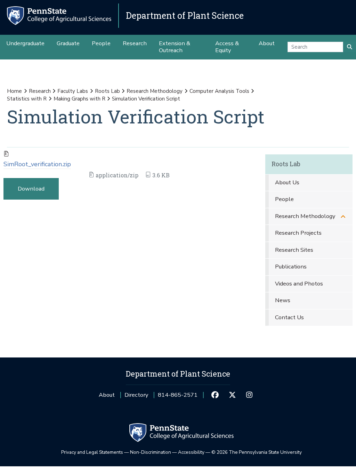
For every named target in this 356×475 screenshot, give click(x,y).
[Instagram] (249, 395)
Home (14, 91)
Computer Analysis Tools (219, 91)
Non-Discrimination (150, 452)
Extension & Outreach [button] (174, 46)
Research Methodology (155, 91)
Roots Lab (107, 91)
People (284, 199)
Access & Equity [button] (227, 46)
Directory (136, 395)
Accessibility (191, 452)
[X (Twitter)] (232, 395)
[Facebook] (215, 395)
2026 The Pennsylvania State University (256, 452)
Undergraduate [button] (25, 43)
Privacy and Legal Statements (92, 452)
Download (31, 189)
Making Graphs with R (79, 98)
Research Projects (298, 233)
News (282, 300)
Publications (291, 267)
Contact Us (289, 317)
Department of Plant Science (185, 15)
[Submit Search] (349, 47)
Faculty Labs (72, 91)
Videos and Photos (299, 284)
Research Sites (294, 250)
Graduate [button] (68, 43)
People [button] (101, 43)
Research (40, 91)
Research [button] (135, 43)
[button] (343, 216)
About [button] (267, 43)
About (107, 395)
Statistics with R (27, 98)
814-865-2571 (177, 397)
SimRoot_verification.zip (37, 164)
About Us (287, 182)
